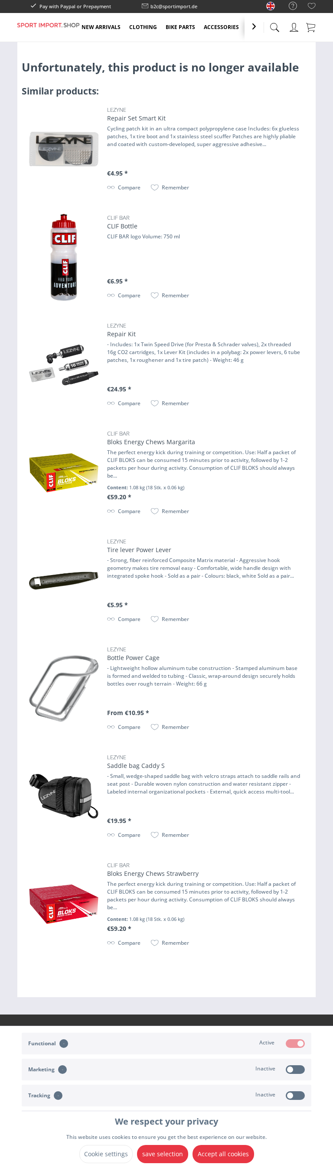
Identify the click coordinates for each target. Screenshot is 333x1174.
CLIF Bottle (122, 222)
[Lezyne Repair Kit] (63, 365)
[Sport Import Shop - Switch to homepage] (48, 34)
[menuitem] (288, 6)
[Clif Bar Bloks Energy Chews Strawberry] (63, 904)
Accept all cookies (223, 1154)
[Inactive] (295, 1069)
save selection (162, 1154)
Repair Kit (121, 330)
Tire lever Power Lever (139, 545)
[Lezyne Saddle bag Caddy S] (63, 796)
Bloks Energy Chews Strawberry (153, 869)
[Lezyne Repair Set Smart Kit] (63, 149)
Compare (129, 187)
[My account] (294, 25)
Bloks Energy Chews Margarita (151, 437)
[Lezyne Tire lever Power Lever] (63, 580)
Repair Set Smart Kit (136, 114)
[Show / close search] (274, 25)
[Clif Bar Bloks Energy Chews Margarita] (63, 473)
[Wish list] (312, 7)
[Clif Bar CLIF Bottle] (63, 257)
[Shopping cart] (311, 26)
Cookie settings (106, 1154)
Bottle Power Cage (133, 653)
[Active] (295, 1043)
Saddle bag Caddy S (136, 761)
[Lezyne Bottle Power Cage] (63, 688)
